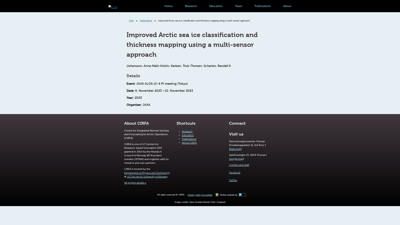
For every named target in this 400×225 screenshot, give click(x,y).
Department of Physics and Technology (147, 172)
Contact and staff (239, 164)
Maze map (235, 148)
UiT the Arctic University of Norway (147, 176)
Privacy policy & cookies (200, 194)
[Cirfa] (113, 7)
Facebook (234, 172)
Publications (263, 6)
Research (191, 6)
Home (168, 6)
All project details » (135, 182)
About (287, 6)
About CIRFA (189, 142)
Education (215, 6)
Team (238, 6)
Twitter (233, 180)
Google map (236, 158)
